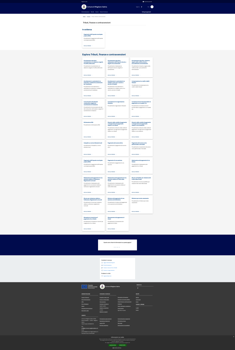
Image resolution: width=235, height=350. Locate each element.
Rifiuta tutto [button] (122, 345)
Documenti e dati (85, 310)
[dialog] (117, 342)
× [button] (233, 336)
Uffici (83, 302)
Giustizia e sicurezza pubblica (124, 299)
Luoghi (137, 308)
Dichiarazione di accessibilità (124, 325)
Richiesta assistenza (104, 325)
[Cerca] (152, 6)
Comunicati (138, 299)
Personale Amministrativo (87, 308)
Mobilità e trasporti (104, 312)
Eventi (137, 310)
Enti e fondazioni (85, 304)
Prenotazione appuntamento (106, 319)
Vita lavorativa (103, 302)
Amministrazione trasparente (124, 319)
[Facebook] (141, 7)
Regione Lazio (84, 1)
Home (84, 16)
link (129, 342)
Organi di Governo (85, 297)
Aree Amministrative (86, 299)
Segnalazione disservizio (105, 321)
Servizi (88, 16)
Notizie (137, 297)
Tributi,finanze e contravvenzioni (124, 302)
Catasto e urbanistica (104, 308)
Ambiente (120, 304)
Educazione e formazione (123, 297)
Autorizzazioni (121, 308)
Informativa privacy (122, 321)
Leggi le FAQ (102, 323)
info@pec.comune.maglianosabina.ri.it (90, 328)
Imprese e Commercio (104, 304)
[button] (117, 348)
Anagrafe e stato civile (104, 297)
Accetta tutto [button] (113, 345)
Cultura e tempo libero (104, 299)
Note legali (120, 323)
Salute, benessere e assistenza (124, 306)
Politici (83, 306)
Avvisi (137, 302)
